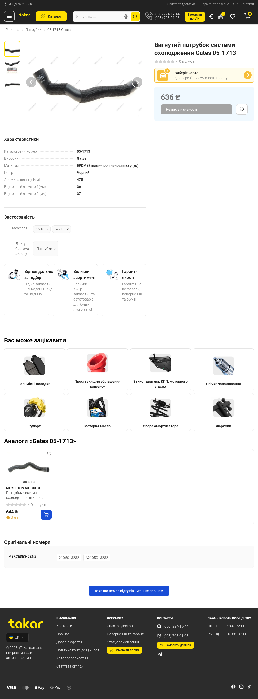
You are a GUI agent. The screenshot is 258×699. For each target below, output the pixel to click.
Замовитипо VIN (195, 16)
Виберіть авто (186, 73)
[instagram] (241, 686)
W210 (60, 229)
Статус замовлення (123, 642)
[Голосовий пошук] (126, 17)
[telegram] (159, 654)
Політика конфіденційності (78, 650)
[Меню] (9, 16)
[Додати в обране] (242, 109)
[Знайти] (135, 16)
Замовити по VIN (127, 650)
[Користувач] (211, 16)
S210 (40, 229)
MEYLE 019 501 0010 (23, 488)
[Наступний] (137, 82)
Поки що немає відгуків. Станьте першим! (129, 591)
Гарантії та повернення (217, 4)
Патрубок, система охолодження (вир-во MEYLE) (23, 495)
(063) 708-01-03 (175, 636)
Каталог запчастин (72, 658)
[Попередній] (31, 82)
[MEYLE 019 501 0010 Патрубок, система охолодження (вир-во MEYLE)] (29, 467)
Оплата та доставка (181, 4)
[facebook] (233, 686)
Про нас (63, 634)
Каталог (54, 16)
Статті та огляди (70, 666)
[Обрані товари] (233, 16)
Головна (12, 30)
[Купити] (46, 515)
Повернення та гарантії (126, 634)
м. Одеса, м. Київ (20, 4)
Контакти (247, 4)
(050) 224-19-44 (175, 626)
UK (17, 637)
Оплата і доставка (122, 626)
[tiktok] (249, 686)
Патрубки (33, 30)
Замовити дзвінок (178, 645)
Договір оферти (69, 642)
